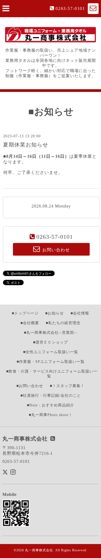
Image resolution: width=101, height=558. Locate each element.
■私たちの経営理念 (63, 323)
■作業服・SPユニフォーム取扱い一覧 (51, 362)
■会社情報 (80, 313)
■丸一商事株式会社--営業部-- (50, 333)
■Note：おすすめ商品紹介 (50, 405)
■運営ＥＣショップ (50, 342)
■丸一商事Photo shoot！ (50, 415)
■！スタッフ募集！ (67, 386)
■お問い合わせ (29, 386)
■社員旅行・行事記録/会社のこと (50, 396)
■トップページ (25, 313)
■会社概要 (29, 323)
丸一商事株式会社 (39, 550)
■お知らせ (54, 313)
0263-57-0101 (70, 8)
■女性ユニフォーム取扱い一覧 (50, 352)
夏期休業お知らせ (25, 145)
